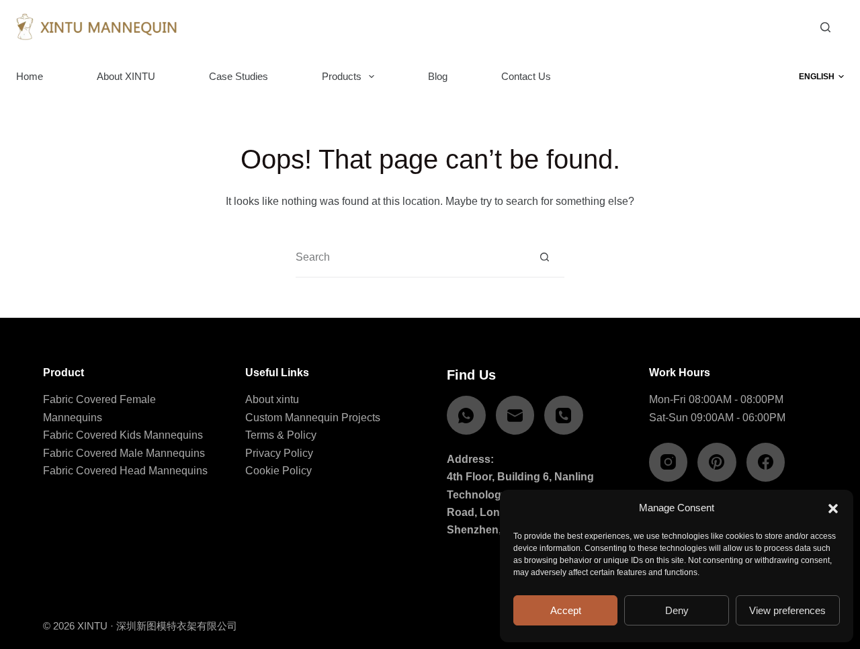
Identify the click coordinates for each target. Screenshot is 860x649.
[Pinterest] (716, 462)
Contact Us (526, 76)
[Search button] (544, 257)
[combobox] (410, 257)
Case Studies (238, 76)
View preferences (787, 610)
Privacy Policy (279, 453)
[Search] (825, 27)
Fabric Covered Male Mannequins (124, 453)
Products (341, 76)
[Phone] (563, 415)
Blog (437, 76)
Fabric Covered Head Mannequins (125, 470)
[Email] (515, 415)
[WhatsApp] (466, 415)
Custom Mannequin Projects (312, 417)
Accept (565, 610)
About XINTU (126, 76)
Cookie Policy (278, 470)
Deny (677, 610)
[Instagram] (668, 462)
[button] (833, 508)
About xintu (272, 399)
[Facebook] (765, 462)
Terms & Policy (280, 435)
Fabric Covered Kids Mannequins (123, 435)
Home (29, 76)
